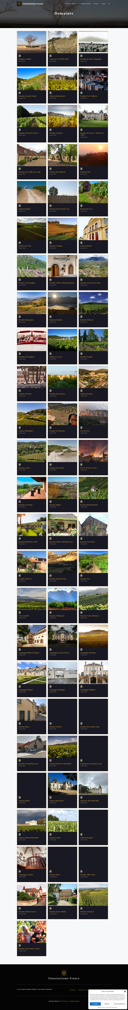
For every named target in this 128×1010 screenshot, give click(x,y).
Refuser (107, 1004)
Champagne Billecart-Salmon (29, 653)
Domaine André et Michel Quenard (61, 283)
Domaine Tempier (86, 357)
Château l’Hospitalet (26, 431)
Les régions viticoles (70, 3)
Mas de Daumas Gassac (88, 468)
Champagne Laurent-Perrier (59, 653)
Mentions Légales (101, 1007)
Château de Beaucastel (57, 96)
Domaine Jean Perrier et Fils (90, 283)
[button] (125, 991)
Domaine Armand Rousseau (28, 764)
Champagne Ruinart (26, 690)
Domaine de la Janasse (57, 394)
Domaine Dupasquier (26, 320)
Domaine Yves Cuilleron (88, 96)
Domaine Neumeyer (87, 912)
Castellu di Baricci (25, 579)
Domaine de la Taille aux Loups (30, 172)
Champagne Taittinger (57, 690)
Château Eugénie (24, 209)
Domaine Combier (25, 59)
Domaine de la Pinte (26, 505)
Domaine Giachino (55, 320)
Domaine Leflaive (55, 727)
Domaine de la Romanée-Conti (91, 764)
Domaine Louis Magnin (27, 283)
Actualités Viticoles (86, 3)
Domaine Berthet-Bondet (89, 505)
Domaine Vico (85, 579)
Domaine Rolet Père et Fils (28, 542)
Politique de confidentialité (111, 1007)
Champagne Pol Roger (88, 653)
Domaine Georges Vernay (27, 96)
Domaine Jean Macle (87, 542)
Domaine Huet (85, 172)
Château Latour (55, 838)
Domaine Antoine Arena (57, 579)
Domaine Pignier (55, 505)
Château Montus (86, 246)
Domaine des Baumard (57, 172)
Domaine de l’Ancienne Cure (59, 209)
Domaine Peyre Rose (56, 468)
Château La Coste (55, 357)
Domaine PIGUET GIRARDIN (60, 764)
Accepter (95, 1004)
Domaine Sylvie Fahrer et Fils (29, 949)
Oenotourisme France (33, 3)
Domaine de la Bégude (26, 357)
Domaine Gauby (24, 468)
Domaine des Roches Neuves (28, 133)
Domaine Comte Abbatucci (89, 616)
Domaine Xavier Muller (57, 912)
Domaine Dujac (24, 727)
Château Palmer (24, 801)
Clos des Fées (85, 431)
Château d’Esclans (25, 394)
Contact (103, 3)
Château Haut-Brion (56, 801)
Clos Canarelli (24, 616)
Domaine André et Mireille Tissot (61, 542)
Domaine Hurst (54, 875)
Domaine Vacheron (56, 133)
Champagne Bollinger (87, 690)
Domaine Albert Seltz (87, 875)
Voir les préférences (119, 1004)
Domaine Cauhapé (55, 246)
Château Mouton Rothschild (28, 838)
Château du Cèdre (25, 246)
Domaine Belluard (86, 320)
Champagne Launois (26, 875)
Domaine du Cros (86, 209)
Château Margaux (86, 838)
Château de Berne (86, 394)
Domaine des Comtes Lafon (89, 727)
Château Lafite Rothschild (89, 801)
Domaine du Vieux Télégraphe (90, 59)
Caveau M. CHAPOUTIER (59, 59)
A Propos (96, 3)
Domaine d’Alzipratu (56, 616)
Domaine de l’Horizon (57, 431)
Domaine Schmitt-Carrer (27, 912)
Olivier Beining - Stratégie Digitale (69, 1001)
